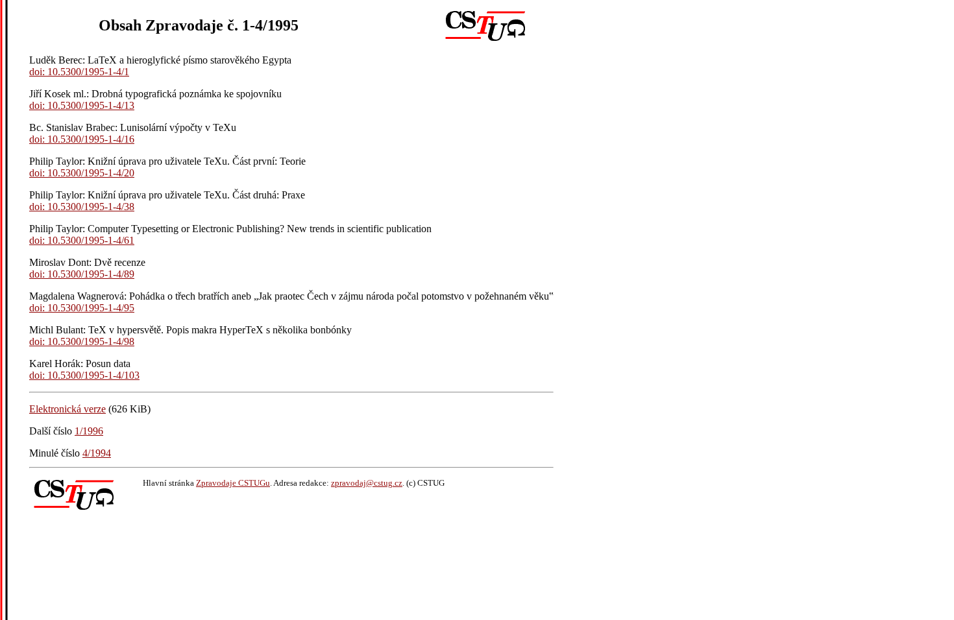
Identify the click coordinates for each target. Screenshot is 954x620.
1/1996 (89, 430)
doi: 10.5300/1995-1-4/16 (81, 139)
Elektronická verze (67, 408)
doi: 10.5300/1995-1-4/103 (84, 375)
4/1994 (96, 453)
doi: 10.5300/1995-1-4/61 (81, 240)
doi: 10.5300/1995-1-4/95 (81, 307)
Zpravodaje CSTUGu (233, 483)
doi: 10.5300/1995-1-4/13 (81, 105)
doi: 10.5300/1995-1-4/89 (81, 274)
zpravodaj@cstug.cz (366, 483)
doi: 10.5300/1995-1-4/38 (81, 206)
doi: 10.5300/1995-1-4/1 (79, 71)
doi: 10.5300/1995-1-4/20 (81, 172)
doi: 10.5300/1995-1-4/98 (81, 341)
